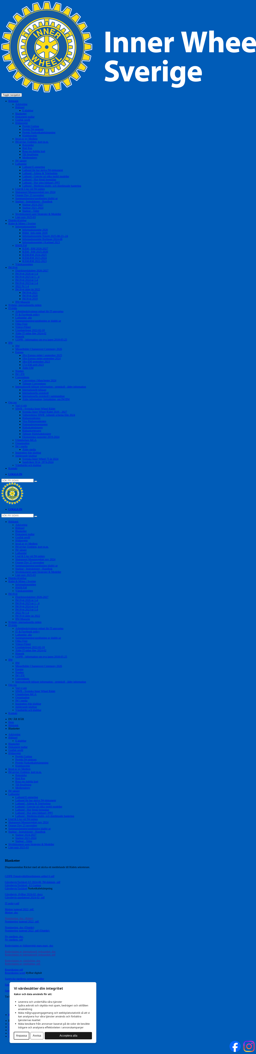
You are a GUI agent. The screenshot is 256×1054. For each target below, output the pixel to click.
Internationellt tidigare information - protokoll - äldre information (50, 681)
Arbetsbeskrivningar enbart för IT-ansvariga (39, 311)
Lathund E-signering (33, 166)
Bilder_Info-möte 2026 (35, 232)
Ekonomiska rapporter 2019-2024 (40, 436)
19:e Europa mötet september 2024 (41, 358)
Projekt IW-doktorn (33, 129)
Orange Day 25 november (29, 195)
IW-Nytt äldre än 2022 (27, 615)
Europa (19, 669)
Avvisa (37, 1035)
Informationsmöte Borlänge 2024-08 (42, 239)
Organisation (22, 443)
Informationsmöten (25, 584)
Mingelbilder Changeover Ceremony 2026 (38, 349)
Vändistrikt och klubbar (28, 465)
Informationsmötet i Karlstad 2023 (41, 242)
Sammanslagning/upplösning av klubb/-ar (38, 320)
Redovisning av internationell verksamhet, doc (30, 951)
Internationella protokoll (35, 393)
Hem (11, 722)
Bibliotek (13, 725)
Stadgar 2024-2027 (32, 204)
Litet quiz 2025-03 (25, 217)
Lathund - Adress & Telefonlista (39, 173)
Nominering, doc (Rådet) (19, 918)
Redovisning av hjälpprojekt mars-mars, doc (29, 945)
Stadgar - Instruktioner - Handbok (33, 568)
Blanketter (21, 113)
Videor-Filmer (23, 327)
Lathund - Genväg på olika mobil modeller (45, 176)
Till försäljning (30, 154)
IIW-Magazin (22, 301)
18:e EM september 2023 (36, 361)
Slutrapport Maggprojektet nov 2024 (35, 192)
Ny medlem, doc (14, 936)
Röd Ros (27, 148)
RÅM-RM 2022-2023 (34, 261)
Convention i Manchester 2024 (39, 380)
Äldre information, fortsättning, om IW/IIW (46, 399)
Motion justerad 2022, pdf (19, 909)
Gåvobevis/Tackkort (16, 888)
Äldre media (29, 449)
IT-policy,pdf (12, 903)
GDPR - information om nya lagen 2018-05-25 (41, 339)
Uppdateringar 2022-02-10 (30, 330)
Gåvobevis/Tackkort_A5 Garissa (23, 885)
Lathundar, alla (23, 317)
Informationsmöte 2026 (35, 229)
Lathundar (21, 553)
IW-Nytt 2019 (30, 298)
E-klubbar (27, 110)
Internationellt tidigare (34, 389)
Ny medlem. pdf (14, 939)
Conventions (22, 678)
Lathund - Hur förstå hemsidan (39, 179)
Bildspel (19, 527)
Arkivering (21, 104)
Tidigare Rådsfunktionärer (36, 433)
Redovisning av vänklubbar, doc (22, 960)
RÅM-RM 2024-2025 (34, 254)
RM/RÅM (21, 587)
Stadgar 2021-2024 (32, 207)
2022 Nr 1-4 (22, 286)
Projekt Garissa (30, 126)
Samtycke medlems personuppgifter (24, 978)
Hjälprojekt (21, 540)
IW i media (21, 700)
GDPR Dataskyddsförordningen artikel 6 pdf (29, 876)
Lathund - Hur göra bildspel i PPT (41, 182)
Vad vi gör (21, 405)
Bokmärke (28, 145)
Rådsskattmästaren (32, 427)
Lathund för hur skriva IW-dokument (42, 170)
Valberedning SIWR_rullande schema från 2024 (48, 414)
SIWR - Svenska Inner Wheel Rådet (35, 691)
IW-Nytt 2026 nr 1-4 (26, 273)
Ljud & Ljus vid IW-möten (30, 188)
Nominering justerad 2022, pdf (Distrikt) (27, 930)
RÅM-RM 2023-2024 (34, 258)
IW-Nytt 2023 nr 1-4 (26, 283)
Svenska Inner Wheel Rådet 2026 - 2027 (44, 411)
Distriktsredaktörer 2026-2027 (31, 270)
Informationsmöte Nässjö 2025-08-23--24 (45, 236)
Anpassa (21, 1035)
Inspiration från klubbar (28, 452)
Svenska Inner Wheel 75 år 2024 (40, 458)
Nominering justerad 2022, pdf (22, 921)
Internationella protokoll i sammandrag (43, 396)
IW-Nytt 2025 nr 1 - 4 (27, 276)
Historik (19, 336)
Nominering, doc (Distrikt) (19, 927)
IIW (17, 345)
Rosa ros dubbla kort (33, 151)
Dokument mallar (24, 116)
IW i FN (20, 374)
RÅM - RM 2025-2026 (35, 251)
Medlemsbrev (29, 157)
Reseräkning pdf (14, 969)
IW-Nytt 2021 (30, 292)
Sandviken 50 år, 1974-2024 (37, 462)
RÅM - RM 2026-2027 (35, 248)
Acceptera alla (68, 1035)
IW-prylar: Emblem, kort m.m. (32, 546)
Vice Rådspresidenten (34, 421)
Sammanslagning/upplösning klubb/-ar (36, 198)
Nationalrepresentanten (35, 424)
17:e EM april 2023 (33, 364)
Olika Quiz (21, 323)
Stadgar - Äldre (30, 210)
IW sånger (21, 160)
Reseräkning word (15, 972)
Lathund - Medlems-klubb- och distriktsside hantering (51, 185)
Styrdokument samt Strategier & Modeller (38, 214)
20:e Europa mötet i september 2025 (42, 355)
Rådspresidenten (31, 418)
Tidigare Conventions (34, 383)
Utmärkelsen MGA (26, 440)
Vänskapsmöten (24, 264)
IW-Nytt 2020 (30, 295)
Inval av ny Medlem (26, 138)
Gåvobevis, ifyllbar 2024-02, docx (24, 894)
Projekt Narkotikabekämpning (38, 132)
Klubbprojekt (29, 135)
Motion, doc (11, 912)
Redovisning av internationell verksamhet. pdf (30, 954)
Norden (19, 371)
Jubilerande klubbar (26, 706)
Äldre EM (27, 367)
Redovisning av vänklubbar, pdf (23, 963)
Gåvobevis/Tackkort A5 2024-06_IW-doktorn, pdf (32, 882)
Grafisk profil (22, 119)
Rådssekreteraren (31, 430)
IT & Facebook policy (27, 314)
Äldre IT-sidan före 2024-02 (30, 333)
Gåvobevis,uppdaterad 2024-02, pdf (25, 897)
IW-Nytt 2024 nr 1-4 (26, 279)
